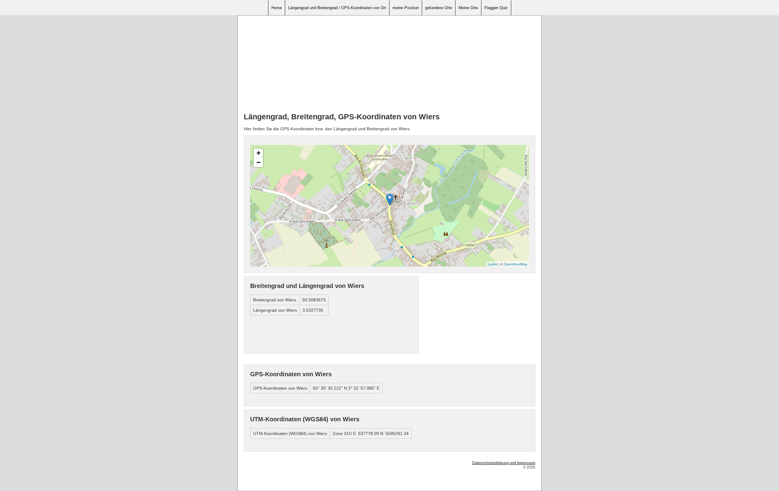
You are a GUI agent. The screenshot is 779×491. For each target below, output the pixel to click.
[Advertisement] (389, 64)
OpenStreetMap (515, 263)
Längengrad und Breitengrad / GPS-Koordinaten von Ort (337, 7)
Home (276, 7)
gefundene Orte (438, 7)
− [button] (258, 162)
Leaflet (493, 263)
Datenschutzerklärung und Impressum (503, 463)
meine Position (406, 7)
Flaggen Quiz (496, 7)
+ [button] (258, 153)
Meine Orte (468, 7)
